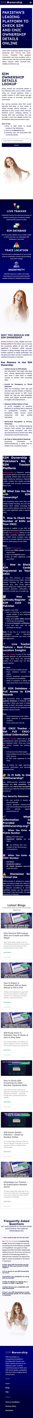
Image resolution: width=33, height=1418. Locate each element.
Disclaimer (9, 1410)
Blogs (8, 1388)
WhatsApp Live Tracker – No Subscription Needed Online (16, 1184)
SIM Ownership (16, 548)
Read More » (7, 952)
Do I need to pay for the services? (16, 1237)
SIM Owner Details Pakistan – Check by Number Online (13, 1134)
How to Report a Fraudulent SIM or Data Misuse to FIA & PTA (15, 985)
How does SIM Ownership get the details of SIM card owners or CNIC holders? (15, 1266)
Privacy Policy (11, 1406)
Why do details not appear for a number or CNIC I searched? (14, 1282)
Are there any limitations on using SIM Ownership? (15, 1277)
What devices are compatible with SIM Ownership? (15, 1287)
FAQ (7, 1392)
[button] (30, 2)
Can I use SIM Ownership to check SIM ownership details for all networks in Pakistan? (16, 1293)
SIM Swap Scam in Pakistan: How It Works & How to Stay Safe (16, 1035)
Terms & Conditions (13, 1402)
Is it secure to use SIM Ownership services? (15, 1272)
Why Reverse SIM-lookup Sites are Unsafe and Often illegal (16, 935)
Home (8, 1383)
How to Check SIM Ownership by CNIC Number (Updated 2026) (15, 1082)
